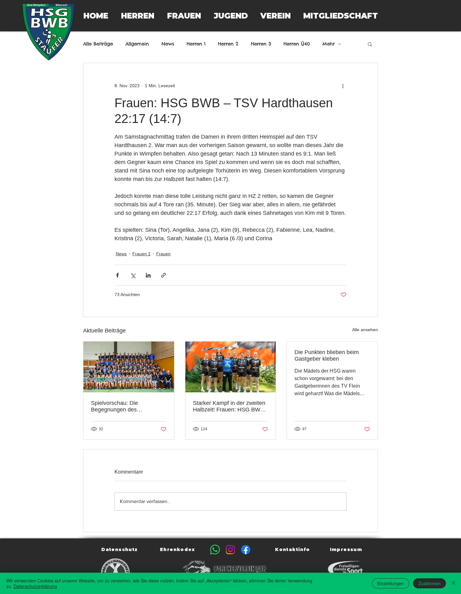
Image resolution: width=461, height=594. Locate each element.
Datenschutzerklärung (35, 586)
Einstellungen (390, 583)
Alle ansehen (365, 329)
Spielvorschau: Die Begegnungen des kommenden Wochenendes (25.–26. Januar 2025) (125, 406)
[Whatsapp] (215, 550)
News (168, 44)
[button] (137, 16)
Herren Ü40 (296, 44)
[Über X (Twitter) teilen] (133, 275)
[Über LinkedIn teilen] (148, 275)
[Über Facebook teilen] (117, 275)
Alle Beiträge (98, 44)
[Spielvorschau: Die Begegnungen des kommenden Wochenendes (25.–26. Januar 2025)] (128, 367)
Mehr (328, 44)
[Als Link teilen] (164, 275)
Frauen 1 (141, 253)
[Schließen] (453, 583)
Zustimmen (429, 583)
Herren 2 (228, 44)
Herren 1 (196, 44)
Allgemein (137, 44)
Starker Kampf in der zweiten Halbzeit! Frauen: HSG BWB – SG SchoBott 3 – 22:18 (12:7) (229, 406)
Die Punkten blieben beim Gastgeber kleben (326, 355)
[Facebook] (246, 550)
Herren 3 (261, 44)
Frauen (163, 253)
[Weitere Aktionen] (343, 85)
